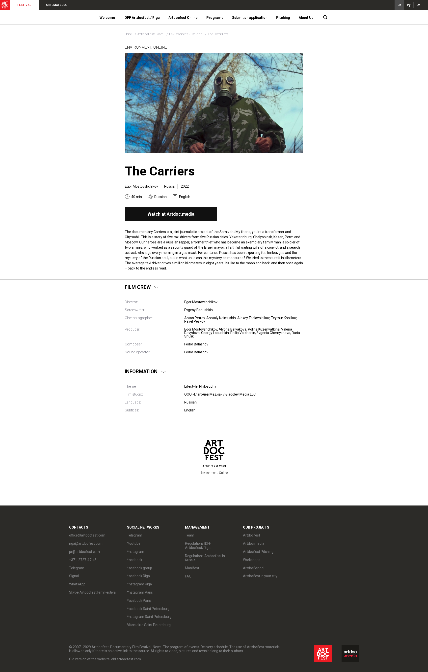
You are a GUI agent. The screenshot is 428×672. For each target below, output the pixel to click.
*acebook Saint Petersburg (148, 609)
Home (128, 34)
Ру (408, 5)
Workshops (251, 560)
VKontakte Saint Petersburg (149, 625)
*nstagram (135, 552)
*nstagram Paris (140, 592)
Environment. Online (186, 34)
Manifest (192, 568)
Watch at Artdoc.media (171, 214)
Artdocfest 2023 (151, 34)
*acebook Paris (139, 601)
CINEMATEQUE (56, 5)
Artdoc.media (253, 543)
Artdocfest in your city (260, 576)
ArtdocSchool (253, 568)
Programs (214, 18)
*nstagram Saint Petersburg (149, 617)
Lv (418, 5)
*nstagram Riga (139, 584)
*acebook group (139, 568)
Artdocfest (251, 535)
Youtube (133, 543)
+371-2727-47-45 (83, 560)
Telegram (134, 535)
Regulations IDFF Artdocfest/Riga (198, 545)
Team (189, 535)
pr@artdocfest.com (84, 552)
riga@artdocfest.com (86, 543)
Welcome (107, 18)
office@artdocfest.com (87, 535)
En (399, 5)
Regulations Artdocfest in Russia (205, 558)
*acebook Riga (138, 576)
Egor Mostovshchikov (141, 186)
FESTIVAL (24, 5)
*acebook (134, 560)
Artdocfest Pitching (258, 552)
